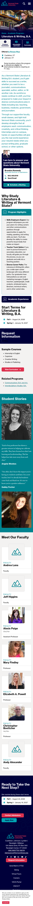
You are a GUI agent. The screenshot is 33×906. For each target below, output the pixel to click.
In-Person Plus (14, 52)
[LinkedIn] (18, 857)
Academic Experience (18, 299)
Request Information (16, 860)
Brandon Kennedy (13, 170)
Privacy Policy (6, 899)
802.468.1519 (12, 176)
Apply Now (9, 820)
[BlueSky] (15, 857)
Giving (16, 870)
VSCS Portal (16, 882)
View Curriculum (11, 369)
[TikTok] (26, 857)
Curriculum (27, 45)
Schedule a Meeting (17, 185)
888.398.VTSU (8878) (16, 850)
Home (4, 33)
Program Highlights (17, 212)
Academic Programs (16, 33)
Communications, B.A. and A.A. (16, 383)
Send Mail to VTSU (16, 866)
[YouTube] (22, 857)
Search (24, 3)
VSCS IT (16, 886)
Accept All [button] (5, 902)
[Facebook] (7, 857)
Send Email (11, 178)
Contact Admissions (13, 815)
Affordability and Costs (16, 45)
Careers (16, 878)
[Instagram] (11, 857)
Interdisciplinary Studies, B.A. (16, 386)
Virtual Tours (16, 874)
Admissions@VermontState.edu (16, 853)
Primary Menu (29, 3)
